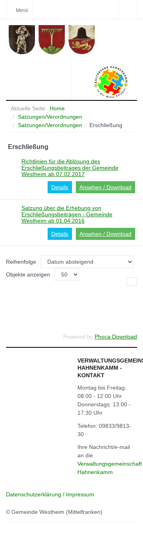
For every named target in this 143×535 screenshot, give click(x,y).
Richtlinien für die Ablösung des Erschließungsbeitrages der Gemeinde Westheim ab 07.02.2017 (69, 167)
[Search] (127, 9)
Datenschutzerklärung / (36, 494)
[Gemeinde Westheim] (72, 39)
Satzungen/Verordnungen (50, 117)
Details (59, 187)
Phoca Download (116, 336)
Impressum (80, 494)
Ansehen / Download (105, 187)
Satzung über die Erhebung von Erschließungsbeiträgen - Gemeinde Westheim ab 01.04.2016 (66, 214)
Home (57, 108)
